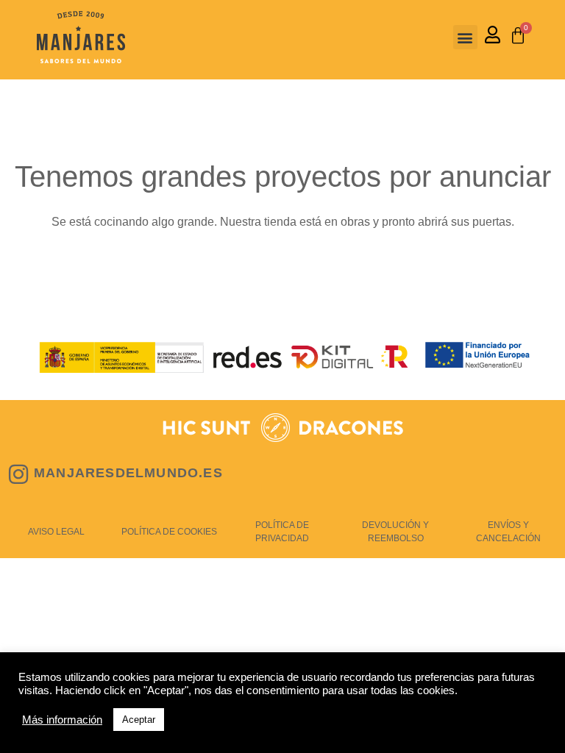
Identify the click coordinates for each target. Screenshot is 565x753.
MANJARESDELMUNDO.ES (128, 472)
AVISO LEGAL (56, 532)
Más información (62, 720)
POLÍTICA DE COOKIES (169, 532)
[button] (465, 37)
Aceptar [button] (138, 719)
